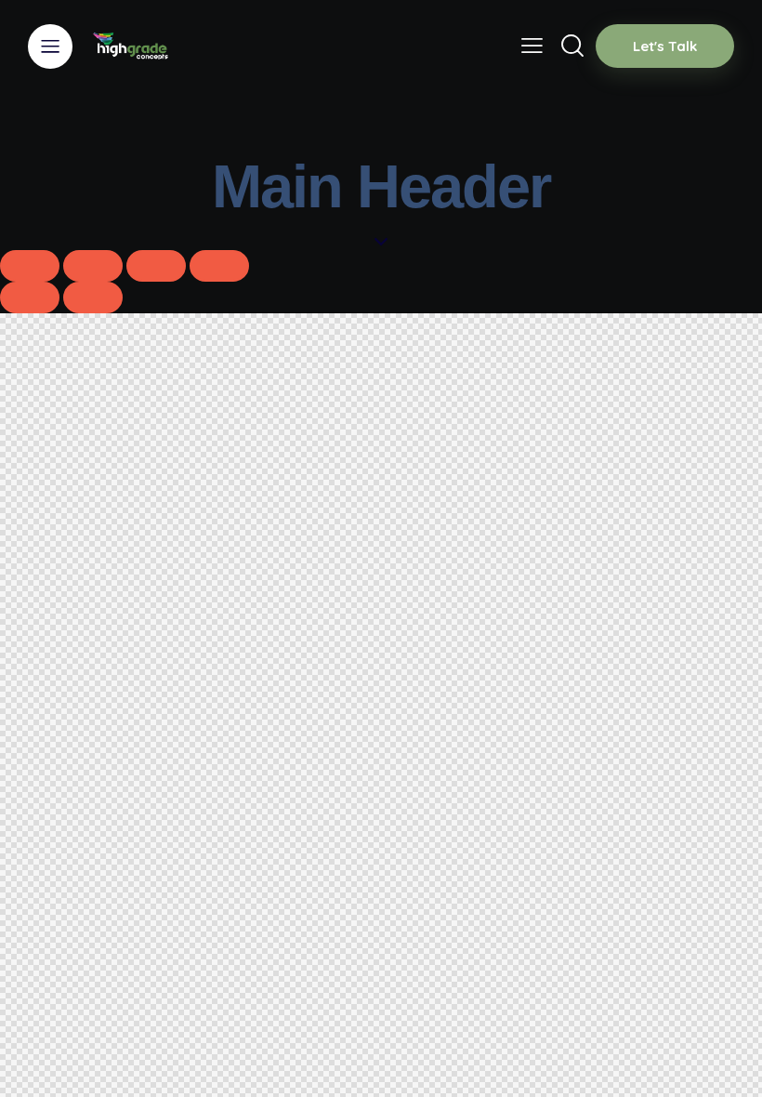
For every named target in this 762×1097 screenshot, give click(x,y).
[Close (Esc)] (219, 266)
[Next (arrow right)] (93, 297)
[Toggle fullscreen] (93, 266)
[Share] (156, 266)
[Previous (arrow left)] (29, 297)
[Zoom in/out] (29, 266)
